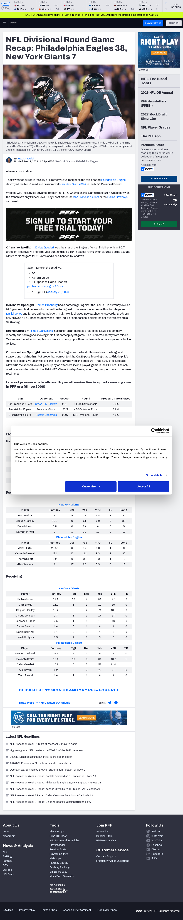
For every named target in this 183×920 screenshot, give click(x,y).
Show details (154, 475)
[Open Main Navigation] (4, 23)
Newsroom (9, 836)
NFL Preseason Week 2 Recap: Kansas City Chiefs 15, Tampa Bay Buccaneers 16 (56, 789)
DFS (5, 865)
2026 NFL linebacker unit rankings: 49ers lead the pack (41, 757)
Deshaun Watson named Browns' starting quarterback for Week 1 (47, 769)
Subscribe (102, 831)
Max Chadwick (26, 158)
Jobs (6, 831)
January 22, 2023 (58, 291)
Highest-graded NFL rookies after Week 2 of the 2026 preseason (47, 750)
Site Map (8, 910)
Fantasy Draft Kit (60, 863)
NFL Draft (8, 874)
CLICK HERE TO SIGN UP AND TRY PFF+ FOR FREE (69, 690)
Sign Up (159, 224)
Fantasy (7, 861)
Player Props (57, 831)
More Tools (159, 178)
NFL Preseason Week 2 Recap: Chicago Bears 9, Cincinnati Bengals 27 (51, 802)
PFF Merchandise (106, 840)
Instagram (157, 836)
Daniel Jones (14, 313)
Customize (89, 486)
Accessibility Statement (77, 910)
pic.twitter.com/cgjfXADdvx (45, 286)
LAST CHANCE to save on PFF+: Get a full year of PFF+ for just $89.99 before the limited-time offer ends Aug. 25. (92, 15)
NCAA (6, 8)
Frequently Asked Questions (112, 861)
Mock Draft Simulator (62, 876)
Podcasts (157, 854)
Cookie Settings (107, 910)
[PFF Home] (13, 23)
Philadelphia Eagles (69, 537)
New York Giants (69, 504)
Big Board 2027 (59, 871)
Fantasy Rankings (60, 867)
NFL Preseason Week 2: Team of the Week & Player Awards (44, 744)
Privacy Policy (27, 910)
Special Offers (104, 836)
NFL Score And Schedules (65, 840)
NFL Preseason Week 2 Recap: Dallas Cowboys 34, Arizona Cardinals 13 (51, 795)
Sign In (174, 23)
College (7, 870)
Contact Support (106, 856)
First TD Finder (58, 836)
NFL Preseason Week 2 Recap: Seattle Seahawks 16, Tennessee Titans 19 (53, 776)
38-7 (83, 184)
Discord (156, 849)
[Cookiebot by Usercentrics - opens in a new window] (153, 430)
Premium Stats (58, 849)
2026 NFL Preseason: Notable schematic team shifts (40, 763)
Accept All (143, 486)
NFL (6, 4)
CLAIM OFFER (153, 23)
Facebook (157, 845)
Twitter (156, 831)
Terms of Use (49, 910)
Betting (7, 856)
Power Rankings (59, 854)
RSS (154, 858)
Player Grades (58, 845)
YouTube (157, 840)
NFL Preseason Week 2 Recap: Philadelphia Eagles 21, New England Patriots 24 (55, 782)
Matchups (55, 858)
